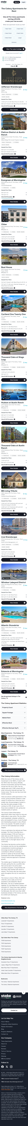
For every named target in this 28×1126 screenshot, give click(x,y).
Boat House (6, 267)
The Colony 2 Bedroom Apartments (10, 984)
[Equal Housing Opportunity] (17, 996)
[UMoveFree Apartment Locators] (6, 996)
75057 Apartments (6, 949)
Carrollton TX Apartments (7, 929)
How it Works (5, 1021)
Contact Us (4, 1034)
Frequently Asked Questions (9, 1024)
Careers (3, 1046)
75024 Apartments (6, 951)
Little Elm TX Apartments (7, 926)
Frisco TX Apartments (6, 923)
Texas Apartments (6, 1041)
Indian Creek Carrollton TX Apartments (11, 970)
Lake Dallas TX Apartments (8, 932)
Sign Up (17, 2)
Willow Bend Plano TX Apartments (9, 973)
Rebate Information (7, 1026)
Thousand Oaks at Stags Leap (12, 358)
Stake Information (5, 1089)
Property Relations (6, 1031)
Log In (23, 2)
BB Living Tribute (9, 491)
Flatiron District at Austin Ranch (13, 133)
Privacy (3, 1053)
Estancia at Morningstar (12, 671)
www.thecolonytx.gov (7, 903)
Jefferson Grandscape (11, 87)
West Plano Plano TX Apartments (9, 967)
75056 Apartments (6, 940)
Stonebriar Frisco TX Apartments (9, 962)
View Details (14, 109)
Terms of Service (6, 1051)
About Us (4, 1043)
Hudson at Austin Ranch (12, 402)
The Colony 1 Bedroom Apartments (10, 981)
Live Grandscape (9, 537)
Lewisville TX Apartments (7, 920)
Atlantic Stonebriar (10, 625)
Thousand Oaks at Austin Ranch (12, 446)
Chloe (4, 224)
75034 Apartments (6, 946)
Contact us (14, 1010)
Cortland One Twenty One (13, 314)
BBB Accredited (5, 1058)
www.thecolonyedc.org (8, 901)
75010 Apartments (6, 943)
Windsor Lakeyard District (13, 582)
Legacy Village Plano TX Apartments (10, 964)
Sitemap (3, 1056)
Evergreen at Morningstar (13, 180)
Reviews (3, 1048)
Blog (2, 1029)
